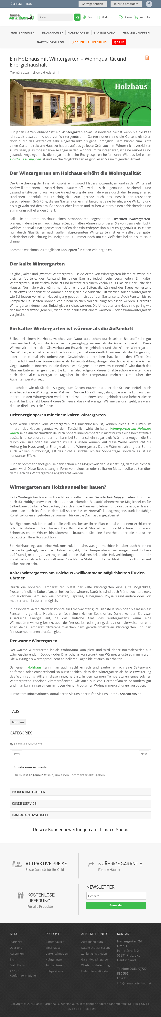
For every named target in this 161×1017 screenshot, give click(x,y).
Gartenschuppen (57, 953)
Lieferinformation (92, 971)
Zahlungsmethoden (94, 953)
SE (75, 1009)
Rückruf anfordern (126, 4)
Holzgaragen (79, 32)
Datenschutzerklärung (96, 948)
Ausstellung (17, 953)
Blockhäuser (52, 32)
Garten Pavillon (50, 42)
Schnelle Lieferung (90, 42)
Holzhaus (34, 667)
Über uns (16, 3)
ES (69, 1009)
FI (81, 1009)
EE (87, 1009)
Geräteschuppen (136, 32)
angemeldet (38, 775)
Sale (120, 42)
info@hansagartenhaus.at (134, 983)
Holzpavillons (54, 971)
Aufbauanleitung (92, 942)
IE (149, 1004)
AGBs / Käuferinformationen (24, 973)
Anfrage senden (92, 4)
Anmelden (116, 905)
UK (143, 1004)
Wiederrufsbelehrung (95, 965)
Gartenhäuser (22, 32)
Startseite (16, 942)
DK (94, 1009)
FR (136, 1004)
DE (130, 1004)
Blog (29, 3)
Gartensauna (104, 32)
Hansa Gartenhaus (46, 1004)
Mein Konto (17, 965)
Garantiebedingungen (95, 959)
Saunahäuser (54, 965)
